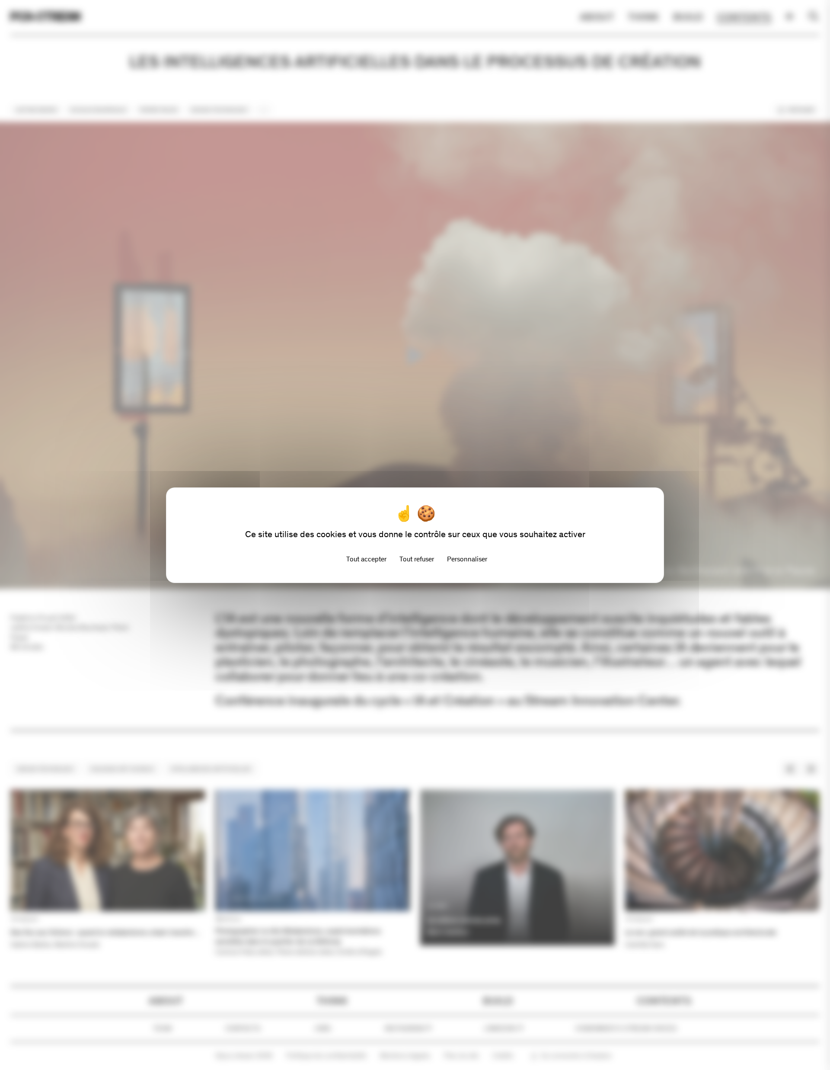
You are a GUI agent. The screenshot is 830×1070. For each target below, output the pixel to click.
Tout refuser (416, 559)
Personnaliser (467, 559)
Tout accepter (366, 559)
